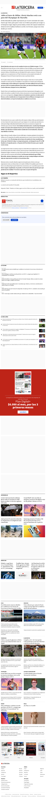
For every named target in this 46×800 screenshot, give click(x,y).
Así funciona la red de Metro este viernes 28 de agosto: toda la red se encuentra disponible (38, 567)
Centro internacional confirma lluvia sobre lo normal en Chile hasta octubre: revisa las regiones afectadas (11, 500)
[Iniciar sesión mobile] (44, 7)
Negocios (26, 603)
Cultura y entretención (29, 671)
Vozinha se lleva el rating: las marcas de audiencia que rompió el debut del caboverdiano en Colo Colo (20, 325)
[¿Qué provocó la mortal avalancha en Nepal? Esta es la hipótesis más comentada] (11, 531)
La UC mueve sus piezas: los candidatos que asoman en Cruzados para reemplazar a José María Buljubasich (20, 340)
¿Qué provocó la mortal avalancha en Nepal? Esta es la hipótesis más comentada (11, 520)
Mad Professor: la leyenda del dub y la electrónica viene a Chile (32, 697)
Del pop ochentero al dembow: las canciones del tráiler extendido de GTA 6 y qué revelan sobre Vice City (11, 660)
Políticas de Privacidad (23, 207)
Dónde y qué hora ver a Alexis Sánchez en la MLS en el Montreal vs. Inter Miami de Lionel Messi (20, 345)
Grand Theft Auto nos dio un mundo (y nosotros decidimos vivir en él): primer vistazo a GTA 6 (34, 499)
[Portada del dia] (23, 393)
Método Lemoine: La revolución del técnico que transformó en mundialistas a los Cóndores (21, 180)
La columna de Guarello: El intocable (10, 185)
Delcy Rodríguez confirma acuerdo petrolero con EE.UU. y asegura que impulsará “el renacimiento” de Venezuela (20, 275)
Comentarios (10, 62)
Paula (25, 703)
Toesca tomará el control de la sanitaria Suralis (34, 630)
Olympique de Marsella (25, 192)
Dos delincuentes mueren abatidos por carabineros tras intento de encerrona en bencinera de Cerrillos (22, 270)
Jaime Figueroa (6, 31)
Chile (2, 603)
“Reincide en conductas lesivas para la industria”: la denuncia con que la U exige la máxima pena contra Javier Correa (19, 335)
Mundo (2, 703)
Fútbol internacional (35, 192)
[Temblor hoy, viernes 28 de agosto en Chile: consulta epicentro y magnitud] (23, 575)
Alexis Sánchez (12, 192)
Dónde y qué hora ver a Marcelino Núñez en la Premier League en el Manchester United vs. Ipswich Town (34, 666)
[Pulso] (18, 756)
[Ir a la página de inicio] (23, 7)
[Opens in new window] (31, 756)
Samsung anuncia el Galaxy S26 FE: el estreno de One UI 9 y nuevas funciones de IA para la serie (33, 521)
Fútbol (7, 192)
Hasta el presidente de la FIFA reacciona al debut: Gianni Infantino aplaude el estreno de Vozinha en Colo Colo (19, 320)
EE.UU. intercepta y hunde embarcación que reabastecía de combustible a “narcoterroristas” (22, 293)
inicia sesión (6, 220)
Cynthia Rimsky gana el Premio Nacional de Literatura (33, 674)
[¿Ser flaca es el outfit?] (34, 718)
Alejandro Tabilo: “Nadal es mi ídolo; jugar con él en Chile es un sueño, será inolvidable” (23, 188)
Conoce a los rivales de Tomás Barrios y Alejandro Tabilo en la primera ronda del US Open (34, 660)
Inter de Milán (18, 192)
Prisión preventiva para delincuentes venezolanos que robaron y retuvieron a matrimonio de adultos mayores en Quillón (22, 284)
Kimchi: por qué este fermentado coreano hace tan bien (34, 727)
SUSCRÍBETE (23, 412)
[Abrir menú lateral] (2, 8)
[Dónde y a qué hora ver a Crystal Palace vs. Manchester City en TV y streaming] (8, 575)
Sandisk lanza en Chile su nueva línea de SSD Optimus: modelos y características (11, 693)
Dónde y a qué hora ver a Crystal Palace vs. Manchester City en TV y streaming (7, 566)
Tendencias (3, 638)
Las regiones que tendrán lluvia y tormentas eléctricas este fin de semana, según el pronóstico (11, 666)
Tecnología (3, 671)
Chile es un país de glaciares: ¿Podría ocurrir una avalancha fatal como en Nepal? (11, 641)
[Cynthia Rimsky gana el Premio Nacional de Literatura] (34, 684)
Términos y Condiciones (15, 207)
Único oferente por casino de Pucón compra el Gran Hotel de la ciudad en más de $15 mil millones (34, 606)
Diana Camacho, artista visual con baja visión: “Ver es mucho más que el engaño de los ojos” (34, 733)
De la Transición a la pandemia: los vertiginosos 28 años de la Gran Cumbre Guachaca (34, 693)
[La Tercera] (6, 756)
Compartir (4, 62)
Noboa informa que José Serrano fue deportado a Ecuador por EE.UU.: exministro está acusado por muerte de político (23, 289)
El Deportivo (4, 13)
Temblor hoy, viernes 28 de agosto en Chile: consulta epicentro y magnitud (22, 566)
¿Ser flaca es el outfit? (30, 705)
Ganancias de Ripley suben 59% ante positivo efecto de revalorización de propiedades (34, 624)
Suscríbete (15, 220)
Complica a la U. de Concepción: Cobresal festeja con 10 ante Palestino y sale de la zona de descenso (34, 641)
